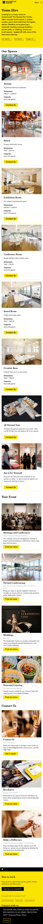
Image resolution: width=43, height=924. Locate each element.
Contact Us (30, 39)
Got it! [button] (6, 920)
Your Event (18, 39)
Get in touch (10, 753)
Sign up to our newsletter (13, 889)
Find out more (11, 547)
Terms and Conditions (8, 900)
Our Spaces (6, 39)
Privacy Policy (19, 900)
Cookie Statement (30, 900)
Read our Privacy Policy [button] (17, 915)
